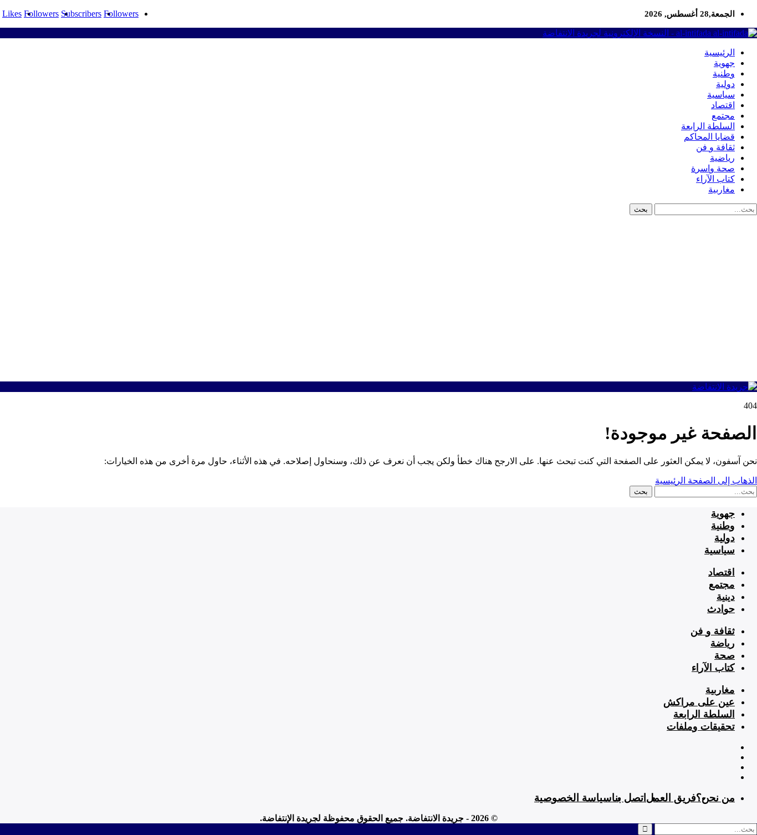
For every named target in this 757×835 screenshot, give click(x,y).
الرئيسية (719, 52)
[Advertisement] (378, 298)
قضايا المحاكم (709, 136)
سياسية (721, 94)
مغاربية (721, 189)
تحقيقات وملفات (701, 726)
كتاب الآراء (715, 179)
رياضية (722, 157)
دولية (725, 84)
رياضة (722, 643)
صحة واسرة (713, 168)
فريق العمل (671, 797)
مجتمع (723, 115)
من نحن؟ (715, 797)
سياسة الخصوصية (573, 797)
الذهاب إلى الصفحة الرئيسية (706, 480)
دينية (726, 596)
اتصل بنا (629, 797)
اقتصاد (723, 105)
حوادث (721, 608)
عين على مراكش (699, 701)
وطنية (724, 73)
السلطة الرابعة (708, 126)
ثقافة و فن (715, 147)
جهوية (724, 63)
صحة (724, 655)
